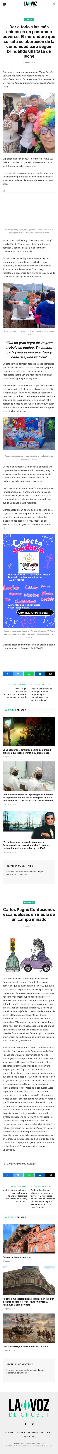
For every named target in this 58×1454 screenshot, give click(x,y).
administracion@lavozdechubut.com (29, 1443)
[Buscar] (53, 4)
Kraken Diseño (46, 1446)
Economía (33, 1433)
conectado (35, 871)
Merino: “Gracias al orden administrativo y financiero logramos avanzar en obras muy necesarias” (15, 1196)
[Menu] (4, 4)
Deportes (29, 1437)
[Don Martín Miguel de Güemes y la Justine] (29, 1328)
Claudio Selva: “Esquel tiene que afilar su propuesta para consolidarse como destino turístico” (41, 694)
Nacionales (29, 902)
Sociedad (29, 20)
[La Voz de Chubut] (30, 4)
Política (21, 1433)
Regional (9, 1433)
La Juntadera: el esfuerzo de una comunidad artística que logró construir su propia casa (27, 751)
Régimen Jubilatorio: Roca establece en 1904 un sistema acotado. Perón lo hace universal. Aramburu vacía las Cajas (28, 1301)
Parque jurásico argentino (17, 1257)
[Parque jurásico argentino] (29, 1238)
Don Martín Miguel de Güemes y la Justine (25, 1346)
